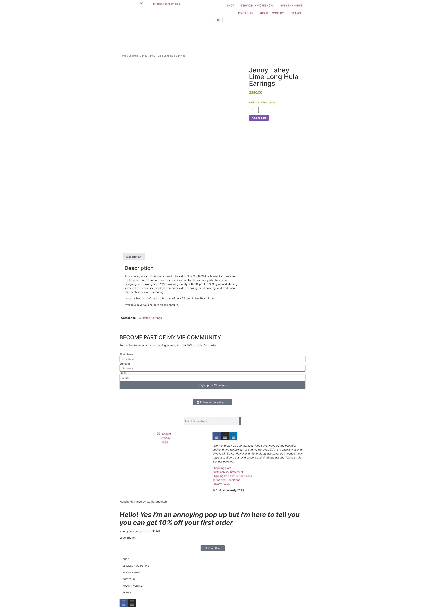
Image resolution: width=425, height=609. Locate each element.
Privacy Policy (221, 484)
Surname (125, 363)
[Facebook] (216, 436)
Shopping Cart (221, 468)
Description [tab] (133, 256)
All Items (144, 317)
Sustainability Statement (227, 472)
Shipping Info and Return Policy (232, 476)
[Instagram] (225, 436)
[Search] (240, 421)
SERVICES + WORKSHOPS (257, 5)
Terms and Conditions (226, 480)
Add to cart (259, 117)
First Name (126, 354)
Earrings (133, 55)
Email (123, 373)
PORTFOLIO (245, 13)
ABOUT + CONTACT (272, 13)
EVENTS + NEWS (291, 5)
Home (123, 55)
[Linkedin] (233, 436)
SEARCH (296, 13)
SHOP (230, 5)
